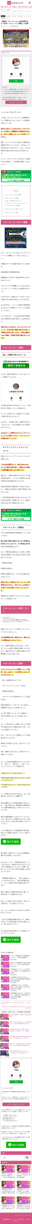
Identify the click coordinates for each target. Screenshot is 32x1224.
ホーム (17, 1215)
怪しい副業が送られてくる (14, 200)
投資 (6, 6)
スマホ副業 (20, 16)
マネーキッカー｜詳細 (11, 198)
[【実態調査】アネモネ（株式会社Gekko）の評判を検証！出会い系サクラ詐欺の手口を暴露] (16, 988)
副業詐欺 (3, 18)
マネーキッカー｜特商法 (13, 205)
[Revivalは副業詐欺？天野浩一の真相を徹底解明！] (16, 1016)
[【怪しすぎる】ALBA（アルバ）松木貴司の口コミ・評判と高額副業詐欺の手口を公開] (16, 1024)
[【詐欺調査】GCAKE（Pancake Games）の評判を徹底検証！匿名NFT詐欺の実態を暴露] (16, 980)
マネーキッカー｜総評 (11, 212)
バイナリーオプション (23, 6)
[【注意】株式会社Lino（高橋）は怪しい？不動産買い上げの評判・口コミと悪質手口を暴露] (16, 1031)
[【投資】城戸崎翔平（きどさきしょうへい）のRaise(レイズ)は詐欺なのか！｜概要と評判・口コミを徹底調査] (16, 1053)
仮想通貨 (14, 6)
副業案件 (3, 16)
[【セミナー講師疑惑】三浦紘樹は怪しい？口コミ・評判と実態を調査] (16, 957)
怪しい (8, 18)
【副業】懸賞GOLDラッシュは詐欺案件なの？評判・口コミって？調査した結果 (15, 1003)
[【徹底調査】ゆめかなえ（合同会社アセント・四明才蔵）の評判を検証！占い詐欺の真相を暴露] (16, 996)
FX (9, 6)
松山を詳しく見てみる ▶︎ (16, 102)
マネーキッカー (27, 16)
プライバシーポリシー (25, 1215)
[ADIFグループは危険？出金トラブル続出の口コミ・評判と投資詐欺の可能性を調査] (16, 1046)
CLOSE (16, 191)
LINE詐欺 (14, 16)
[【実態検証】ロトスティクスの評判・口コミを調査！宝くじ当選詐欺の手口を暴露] (16, 972)
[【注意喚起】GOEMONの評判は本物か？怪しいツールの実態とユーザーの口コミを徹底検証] (16, 1038)
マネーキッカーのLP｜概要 (13, 194)
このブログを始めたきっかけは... (16, 1104)
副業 (2, 6)
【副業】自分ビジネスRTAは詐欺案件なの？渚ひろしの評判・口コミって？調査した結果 (16, 1007)
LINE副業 (8, 16)
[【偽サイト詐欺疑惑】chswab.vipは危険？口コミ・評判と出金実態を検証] (16, 964)
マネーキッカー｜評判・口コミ (14, 209)
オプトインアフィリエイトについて (16, 203)
